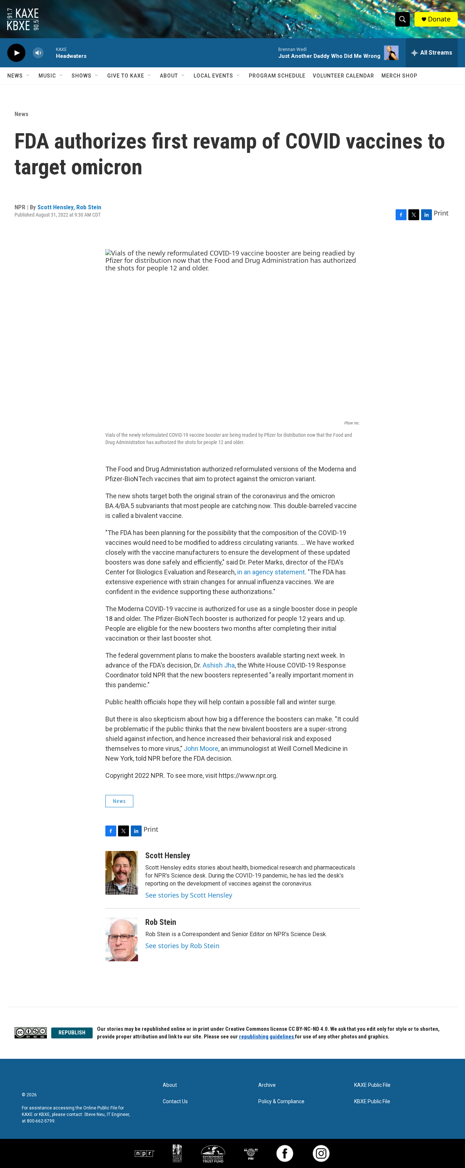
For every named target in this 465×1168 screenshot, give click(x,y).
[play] (16, 53)
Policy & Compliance (281, 1101)
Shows (82, 76)
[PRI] (251, 1153)
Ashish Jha (219, 665)
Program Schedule (277, 76)
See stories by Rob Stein (182, 945)
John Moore (201, 748)
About (169, 76)
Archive (267, 1085)
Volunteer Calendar (343, 76)
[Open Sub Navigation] (28, 76)
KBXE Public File (372, 1101)
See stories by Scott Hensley (188, 895)
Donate (439, 19)
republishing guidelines (267, 1036)
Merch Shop (399, 76)
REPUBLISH (71, 1032)
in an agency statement (271, 572)
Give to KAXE (125, 76)
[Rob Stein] (121, 939)
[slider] (50, 52)
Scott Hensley (55, 207)
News (15, 76)
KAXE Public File (372, 1085)
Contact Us (175, 1101)
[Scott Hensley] (121, 873)
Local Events (213, 76)
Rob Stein (88, 207)
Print (441, 213)
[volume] (38, 53)
